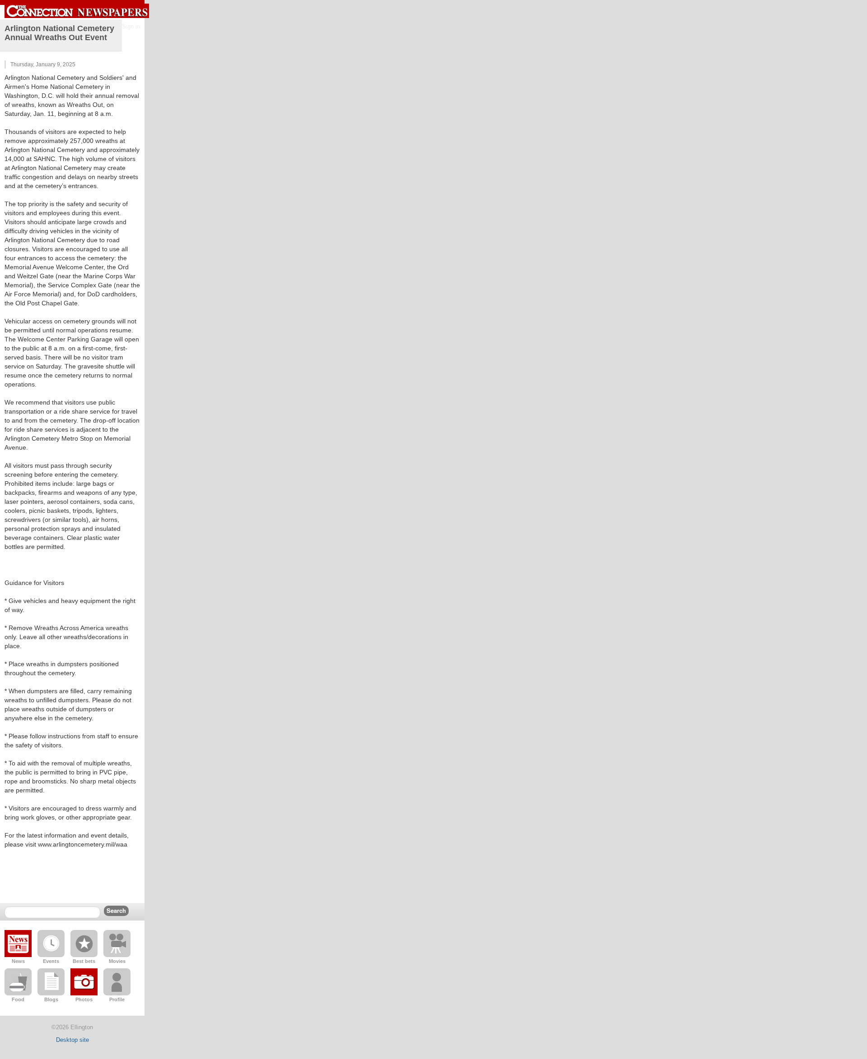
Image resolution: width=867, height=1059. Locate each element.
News (18, 961)
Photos (84, 999)
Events (51, 961)
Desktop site (72, 1039)
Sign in (131, 26)
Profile (117, 999)
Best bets (84, 961)
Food (18, 999)
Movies (117, 961)
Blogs (51, 999)
